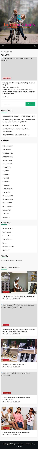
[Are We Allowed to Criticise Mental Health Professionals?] (19, 383)
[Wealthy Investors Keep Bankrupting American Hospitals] (19, 69)
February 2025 (7, 188)
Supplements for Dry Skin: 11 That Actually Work (18, 116)
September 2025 (8, 164)
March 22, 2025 (12, 87)
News (4, 243)
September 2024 (8, 206)
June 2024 (6, 217)
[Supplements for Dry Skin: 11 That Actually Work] (19, 282)
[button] (3, 46)
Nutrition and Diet (8, 247)
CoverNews (27, 444)
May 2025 (6, 178)
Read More (5, 96)
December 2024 (8, 196)
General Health (8, 228)
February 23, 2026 (13, 434)
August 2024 (7, 210)
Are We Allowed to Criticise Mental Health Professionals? (16, 130)
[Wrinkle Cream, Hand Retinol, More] (19, 350)
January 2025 (7, 192)
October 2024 (7, 203)
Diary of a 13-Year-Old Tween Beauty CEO (16, 134)
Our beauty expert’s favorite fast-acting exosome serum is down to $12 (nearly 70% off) (19, 121)
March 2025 (6, 185)
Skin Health (6, 250)
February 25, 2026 (13, 333)
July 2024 (6, 213)
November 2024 (8, 199)
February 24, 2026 (13, 366)
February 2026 (7, 146)
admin (5, 87)
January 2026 (7, 149)
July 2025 (6, 171)
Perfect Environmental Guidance (11, 260)
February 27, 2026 (13, 298)
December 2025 (8, 153)
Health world (7, 232)
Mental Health (7, 239)
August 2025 (7, 167)
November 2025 (8, 156)
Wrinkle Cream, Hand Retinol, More (14, 125)
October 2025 (7, 160)
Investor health (7, 78)
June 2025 (6, 174)
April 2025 (6, 181)
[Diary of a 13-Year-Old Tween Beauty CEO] (19, 418)
